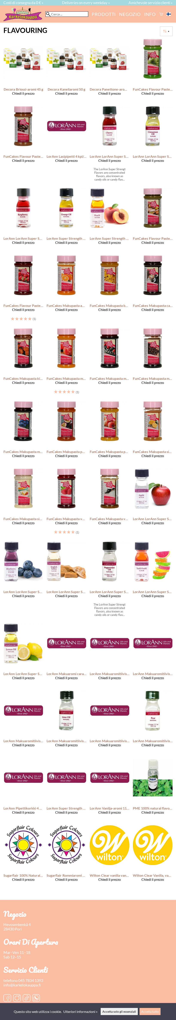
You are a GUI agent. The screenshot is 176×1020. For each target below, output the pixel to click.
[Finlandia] (170, 14)
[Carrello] (161, 14)
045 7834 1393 (30, 980)
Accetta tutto (150, 1011)
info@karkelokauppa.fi (22, 985)
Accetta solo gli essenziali (119, 1011)
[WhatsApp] (36, 998)
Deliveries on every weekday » (86, 2)
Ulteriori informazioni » (80, 1011)
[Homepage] (24, 20)
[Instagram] (17, 998)
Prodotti (104, 14)
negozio (130, 14)
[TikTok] (26, 998)
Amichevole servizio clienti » (151, 2)
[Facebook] (7, 998)
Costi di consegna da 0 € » (23, 2)
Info (150, 14)
